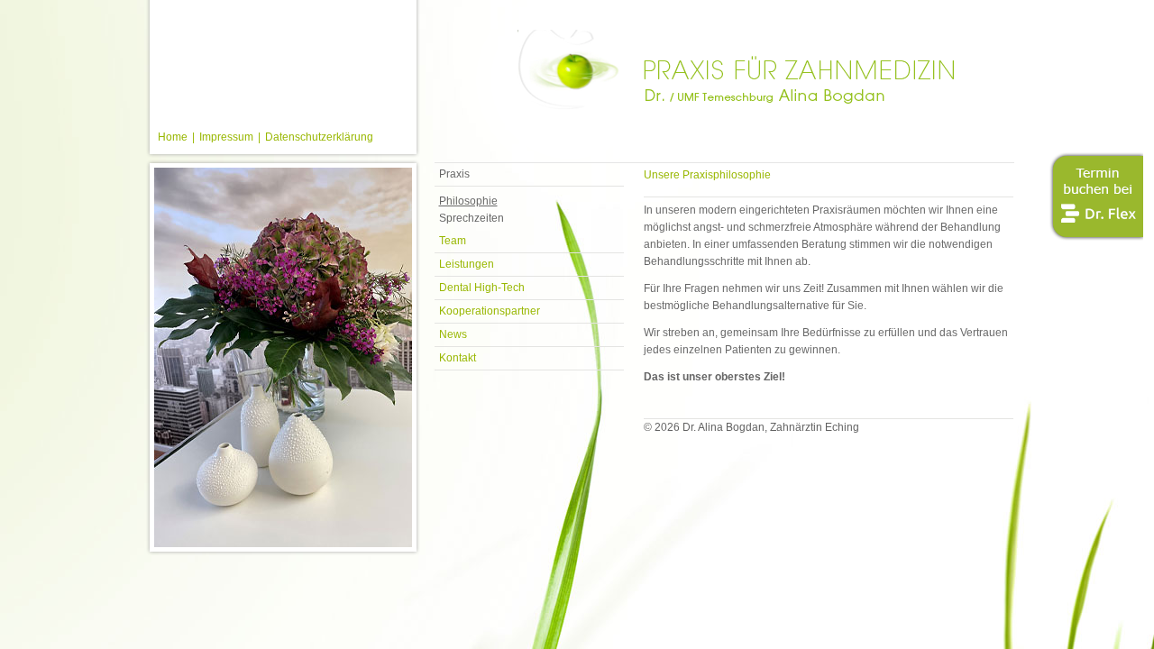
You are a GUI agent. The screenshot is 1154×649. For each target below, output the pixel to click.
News (453, 334)
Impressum (226, 137)
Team (452, 240)
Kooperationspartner (489, 311)
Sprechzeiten (471, 218)
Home (173, 137)
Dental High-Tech (482, 287)
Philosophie (468, 201)
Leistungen (466, 264)
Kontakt (457, 358)
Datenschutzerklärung (319, 137)
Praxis (454, 174)
